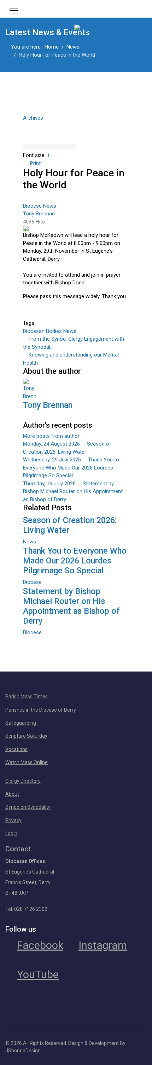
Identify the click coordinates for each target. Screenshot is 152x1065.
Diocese (32, 206)
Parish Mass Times (26, 696)
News (49, 206)
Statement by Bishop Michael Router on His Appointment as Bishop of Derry (71, 606)
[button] (76, 124)
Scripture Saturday (26, 736)
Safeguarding (20, 723)
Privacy (13, 820)
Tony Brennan (39, 213)
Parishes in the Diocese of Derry (40, 710)
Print (35, 163)
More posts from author (51, 436)
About (12, 794)
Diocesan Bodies (42, 331)
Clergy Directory (23, 781)
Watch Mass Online (26, 762)
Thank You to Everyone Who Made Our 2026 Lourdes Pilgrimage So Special (75, 560)
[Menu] (14, 10)
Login (11, 833)
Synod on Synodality (28, 807)
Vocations (16, 749)
